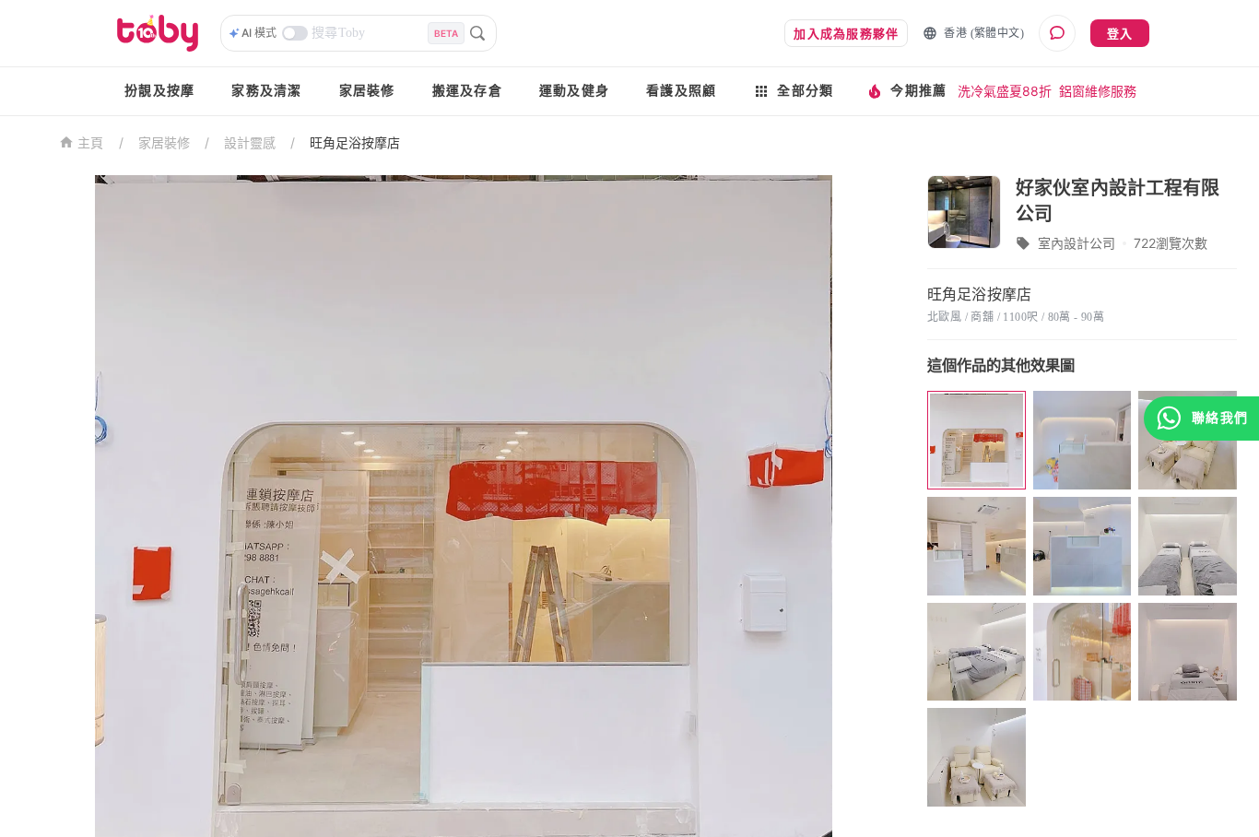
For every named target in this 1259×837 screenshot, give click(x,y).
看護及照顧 (681, 91)
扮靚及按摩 (159, 91)
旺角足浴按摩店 (355, 142)
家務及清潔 (266, 91)
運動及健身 (574, 91)
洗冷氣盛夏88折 (1005, 91)
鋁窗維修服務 (1097, 91)
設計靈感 (250, 142)
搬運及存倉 (467, 91)
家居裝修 (367, 91)
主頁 (90, 143)
